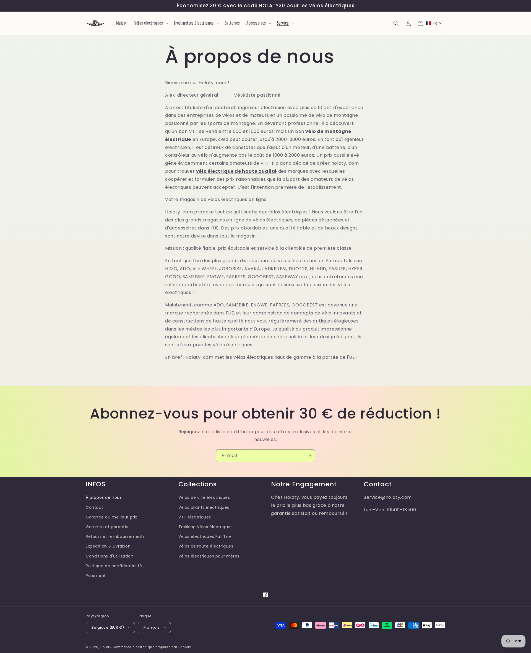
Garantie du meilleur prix (111, 517)
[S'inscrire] (309, 455)
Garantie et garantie (107, 527)
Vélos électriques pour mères (209, 556)
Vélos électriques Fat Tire (204, 536)
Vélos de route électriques (205, 546)
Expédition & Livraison (108, 546)
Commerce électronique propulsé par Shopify (152, 647)
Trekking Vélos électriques (205, 527)
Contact (94, 507)
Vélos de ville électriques (204, 497)
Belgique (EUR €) (108, 627)
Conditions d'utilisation (109, 556)
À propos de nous (104, 497)
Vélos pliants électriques (203, 507)
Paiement (96, 575)
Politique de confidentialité (114, 566)
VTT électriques (194, 517)
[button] (150, 23)
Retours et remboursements (115, 536)
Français (152, 627)
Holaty (105, 647)
